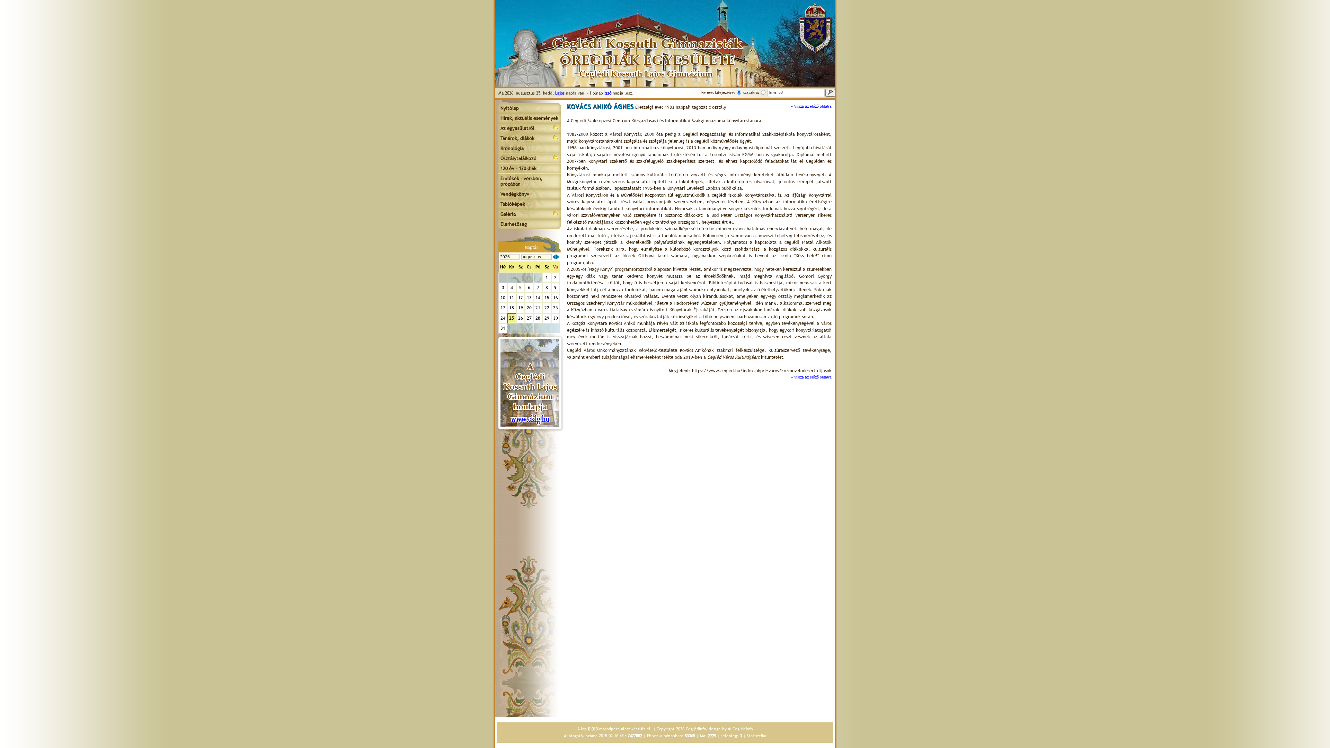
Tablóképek (512, 204)
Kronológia (512, 148)
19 (520, 307)
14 (537, 297)
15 (546, 297)
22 (546, 307)
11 (511, 297)
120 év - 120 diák (518, 168)
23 (555, 307)
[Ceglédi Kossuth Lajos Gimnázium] (529, 383)
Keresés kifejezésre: (718, 92)
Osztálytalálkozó (518, 158)
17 (502, 307)
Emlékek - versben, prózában (521, 181)
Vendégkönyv (514, 194)
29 (546, 318)
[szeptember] (557, 257)
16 (555, 297)
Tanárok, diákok (517, 138)
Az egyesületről (517, 128)
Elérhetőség (513, 224)
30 (555, 318)
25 (511, 318)
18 (511, 307)
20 (529, 307)
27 (529, 318)
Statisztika (756, 735)
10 (502, 297)
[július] (554, 257)
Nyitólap (509, 108)
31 (502, 328)
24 (502, 318)
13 (529, 297)
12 (520, 297)
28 (537, 318)
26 (520, 318)
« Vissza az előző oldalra (811, 106)
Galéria (508, 214)
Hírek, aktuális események (529, 118)
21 (537, 307)
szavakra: (751, 92)
